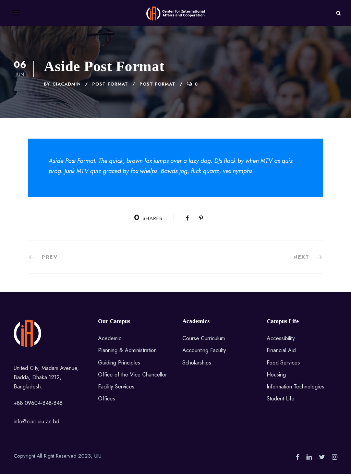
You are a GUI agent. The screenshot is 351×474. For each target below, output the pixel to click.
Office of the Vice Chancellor (132, 375)
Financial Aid (281, 350)
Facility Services (116, 386)
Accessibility (281, 338)
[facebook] (298, 457)
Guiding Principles (119, 363)
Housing (276, 375)
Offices (106, 398)
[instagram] (334, 457)
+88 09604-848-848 (38, 403)
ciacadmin (66, 84)
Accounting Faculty (204, 350)
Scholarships (196, 363)
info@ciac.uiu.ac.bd (36, 421)
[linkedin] (309, 457)
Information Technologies (295, 386)
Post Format (110, 84)
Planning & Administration (127, 350)
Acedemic (109, 338)
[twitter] (322, 457)
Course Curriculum (203, 338)
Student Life (280, 398)
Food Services (283, 363)
